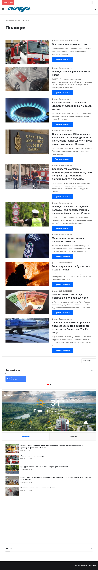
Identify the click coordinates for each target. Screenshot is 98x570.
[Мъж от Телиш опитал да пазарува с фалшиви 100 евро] (27, 302)
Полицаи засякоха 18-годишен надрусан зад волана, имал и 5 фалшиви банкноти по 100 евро (71, 210)
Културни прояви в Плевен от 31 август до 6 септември (35, 2)
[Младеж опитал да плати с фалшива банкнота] (27, 246)
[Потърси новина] (95, 10)
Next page (86, 360)
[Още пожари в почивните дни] (27, 52)
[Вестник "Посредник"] (19, 9)
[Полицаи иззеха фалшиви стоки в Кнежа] (27, 79)
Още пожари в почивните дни (69, 44)
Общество (17, 21)
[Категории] (3, 10)
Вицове (8, 548)
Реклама (84, 566)
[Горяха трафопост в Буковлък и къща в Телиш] (27, 274)
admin (56, 68)
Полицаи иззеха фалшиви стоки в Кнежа (37, 488)
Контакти (92, 566)
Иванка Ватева (59, 41)
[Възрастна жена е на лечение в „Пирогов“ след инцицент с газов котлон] (27, 110)
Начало (10, 21)
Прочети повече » (62, 59)
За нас (77, 566)
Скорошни (73, 436)
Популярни (25, 436)
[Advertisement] (49, 521)
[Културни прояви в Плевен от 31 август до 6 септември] (12, 469)
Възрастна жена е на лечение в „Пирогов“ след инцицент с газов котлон (72, 106)
